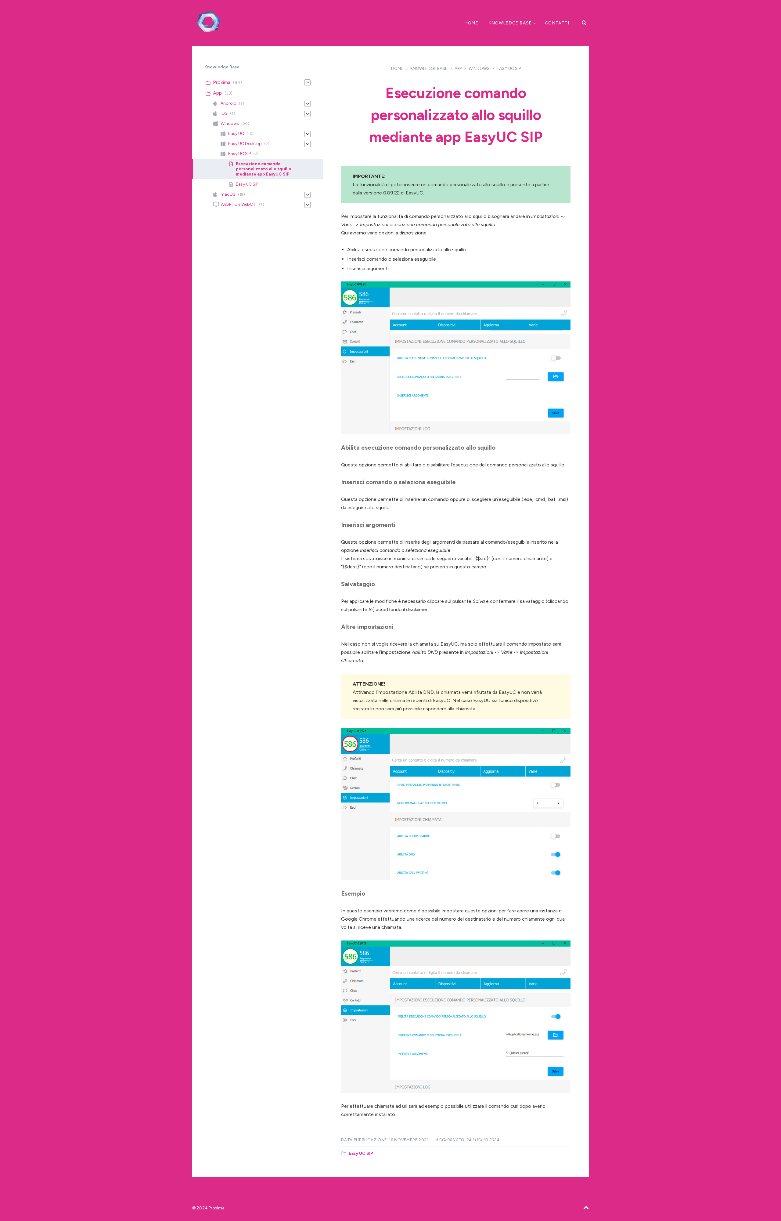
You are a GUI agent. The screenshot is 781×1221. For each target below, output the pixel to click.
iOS (224, 113)
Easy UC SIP (509, 68)
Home (472, 23)
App (458, 68)
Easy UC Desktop (245, 143)
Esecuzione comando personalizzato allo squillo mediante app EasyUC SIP (263, 169)
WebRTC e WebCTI (239, 204)
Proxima (221, 82)
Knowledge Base (510, 23)
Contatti (557, 23)
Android (228, 103)
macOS (228, 194)
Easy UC (236, 133)
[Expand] (307, 82)
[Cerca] (584, 23)
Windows (479, 68)
